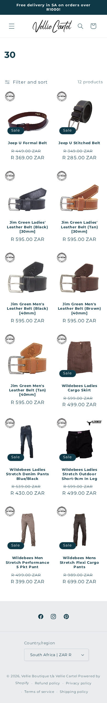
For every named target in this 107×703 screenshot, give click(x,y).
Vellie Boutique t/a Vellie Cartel (49, 676)
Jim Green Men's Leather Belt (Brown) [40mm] (79, 308)
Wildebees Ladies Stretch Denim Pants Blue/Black (27, 474)
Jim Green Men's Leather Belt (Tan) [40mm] (27, 390)
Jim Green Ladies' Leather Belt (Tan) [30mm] (79, 227)
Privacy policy (79, 683)
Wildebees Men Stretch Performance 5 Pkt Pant (27, 562)
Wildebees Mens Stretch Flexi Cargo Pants (79, 562)
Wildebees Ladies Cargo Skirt (79, 388)
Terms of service (39, 692)
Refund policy (47, 683)
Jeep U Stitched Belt (79, 143)
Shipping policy (74, 692)
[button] (11, 26)
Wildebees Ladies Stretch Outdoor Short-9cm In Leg (79, 474)
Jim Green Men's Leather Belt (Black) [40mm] (27, 308)
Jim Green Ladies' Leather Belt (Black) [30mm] (27, 227)
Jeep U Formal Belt (27, 143)
